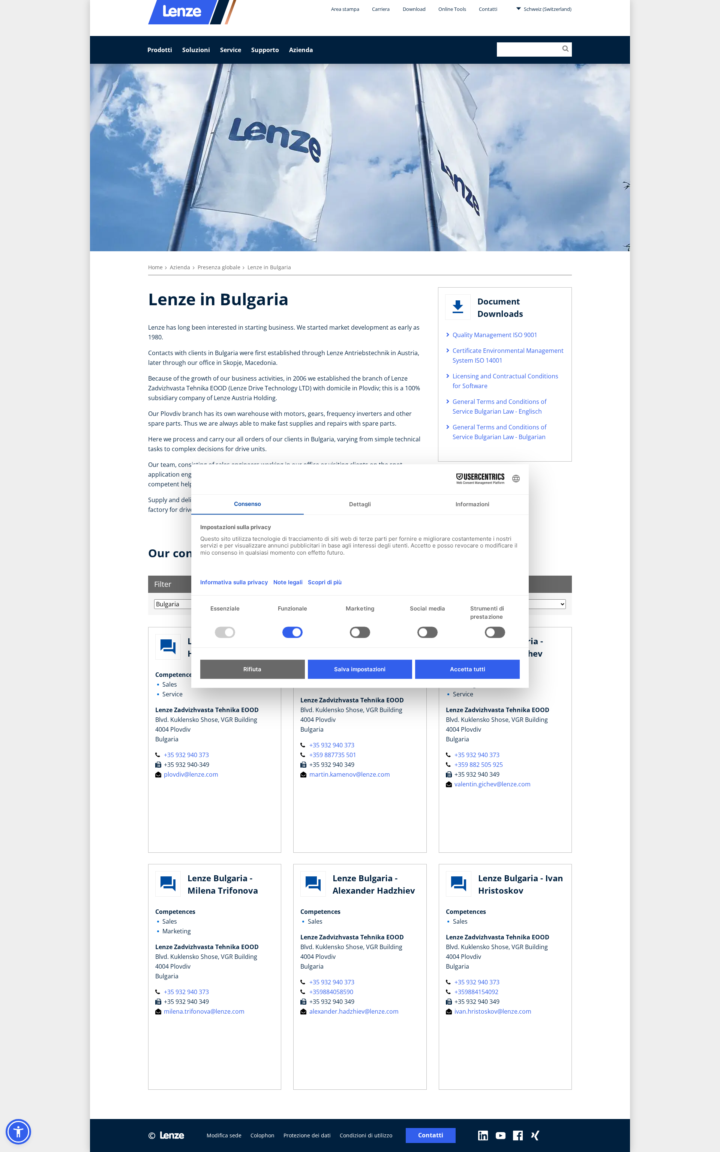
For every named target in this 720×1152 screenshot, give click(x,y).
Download (414, 9)
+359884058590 (330, 992)
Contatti (488, 9)
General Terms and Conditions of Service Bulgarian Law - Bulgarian (499, 432)
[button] (18, 1132)
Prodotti (159, 50)
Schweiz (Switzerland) (547, 9)
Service (230, 50)
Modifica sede (224, 1135)
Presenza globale (219, 267)
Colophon (262, 1135)
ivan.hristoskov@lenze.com (492, 1011)
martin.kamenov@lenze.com (349, 774)
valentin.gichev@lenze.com (492, 784)
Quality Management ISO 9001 (495, 335)
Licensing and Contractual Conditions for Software (505, 381)
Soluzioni (196, 50)
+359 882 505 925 (478, 764)
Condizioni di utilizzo (366, 1135)
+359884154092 (475, 992)
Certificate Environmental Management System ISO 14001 (508, 355)
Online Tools (452, 9)
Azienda (301, 50)
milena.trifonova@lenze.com (203, 1011)
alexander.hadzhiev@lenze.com (353, 1011)
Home (155, 267)
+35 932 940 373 (185, 755)
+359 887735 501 (332, 755)
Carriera (381, 9)
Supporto (265, 50)
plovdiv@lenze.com (190, 774)
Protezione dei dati (307, 1135)
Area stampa (345, 9)
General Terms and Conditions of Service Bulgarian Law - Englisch (499, 407)
